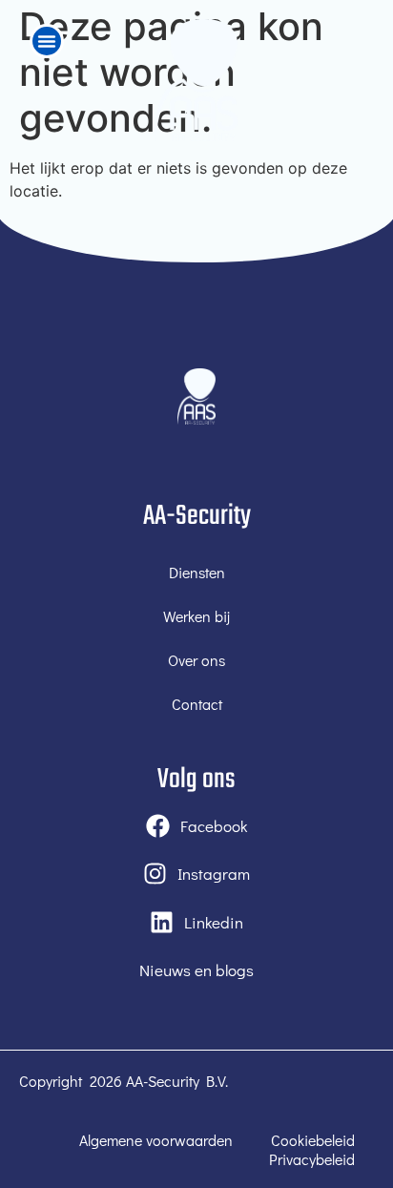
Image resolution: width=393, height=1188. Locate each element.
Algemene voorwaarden (156, 1140)
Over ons (196, 660)
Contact (197, 704)
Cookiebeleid (313, 1140)
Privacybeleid (312, 1159)
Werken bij (196, 616)
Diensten (197, 572)
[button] (47, 41)
